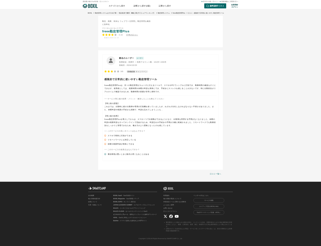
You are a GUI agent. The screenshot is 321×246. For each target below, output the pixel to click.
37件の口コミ (132, 35)
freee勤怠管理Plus (115, 31)
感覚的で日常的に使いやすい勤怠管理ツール (130, 79)
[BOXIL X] (165, 216)
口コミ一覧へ (215, 174)
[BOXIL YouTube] (177, 216)
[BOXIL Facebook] (171, 216)
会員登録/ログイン (234, 6)
